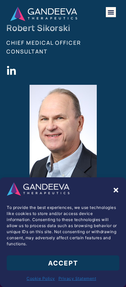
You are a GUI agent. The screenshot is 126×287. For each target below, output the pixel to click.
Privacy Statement (77, 278)
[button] (116, 190)
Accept (63, 263)
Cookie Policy (41, 278)
